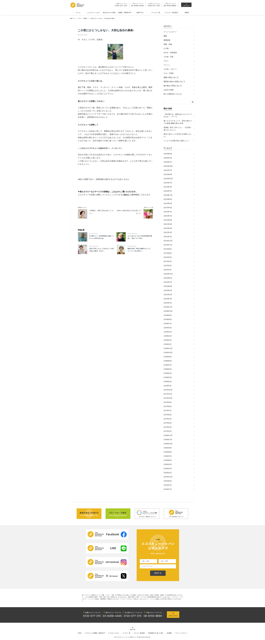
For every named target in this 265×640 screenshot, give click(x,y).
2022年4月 (168, 224)
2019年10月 (168, 311)
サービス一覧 (155, 12)
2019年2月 (168, 340)
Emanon (148, 637)
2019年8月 (168, 319)
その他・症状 (168, 57)
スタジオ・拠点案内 (171, 12)
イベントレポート (170, 32)
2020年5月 (168, 290)
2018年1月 (167, 386)
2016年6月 (168, 460)
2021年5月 (168, 257)
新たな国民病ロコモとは (173, 94)
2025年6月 (168, 174)
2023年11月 (168, 195)
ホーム (78, 12)
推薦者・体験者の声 (124, 12)
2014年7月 (168, 489)
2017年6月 (168, 415)
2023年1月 (168, 212)
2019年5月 (168, 328)
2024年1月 (168, 191)
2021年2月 (168, 265)
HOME (79, 633)
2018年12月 (168, 348)
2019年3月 (168, 336)
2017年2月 (168, 431)
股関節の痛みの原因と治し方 (174, 81)
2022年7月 (168, 216)
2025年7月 (168, 170)
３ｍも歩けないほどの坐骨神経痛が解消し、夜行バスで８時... (139, 237)
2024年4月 (168, 187)
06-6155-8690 (153, 615)
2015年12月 (168, 477)
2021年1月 (167, 270)
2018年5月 (168, 369)
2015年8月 (168, 481)
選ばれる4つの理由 (109, 12)
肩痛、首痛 (168, 44)
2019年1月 (167, 344)
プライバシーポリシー (181, 633)
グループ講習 (168, 73)
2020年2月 (168, 299)
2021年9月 (168, 249)
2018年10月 (168, 352)
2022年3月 (168, 228)
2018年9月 (168, 357)
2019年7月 (168, 323)
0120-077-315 (92, 615)
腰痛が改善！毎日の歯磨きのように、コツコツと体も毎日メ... (139, 250)
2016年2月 (168, 473)
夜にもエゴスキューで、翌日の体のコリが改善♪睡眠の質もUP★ (178, 122)
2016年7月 (168, 456)
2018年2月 (168, 381)
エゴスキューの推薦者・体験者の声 (95, 633)
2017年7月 (168, 410)
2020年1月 (168, 303)
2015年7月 (168, 485)
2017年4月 (168, 423)
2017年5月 (168, 419)
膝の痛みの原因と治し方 (173, 86)
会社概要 (169, 633)
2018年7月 (168, 365)
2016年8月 (168, 452)
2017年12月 (168, 390)
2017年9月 (168, 402)
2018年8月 (168, 361)
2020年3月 (168, 294)
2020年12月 (168, 274)
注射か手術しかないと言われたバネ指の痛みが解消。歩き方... (101, 250)
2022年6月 (168, 220)
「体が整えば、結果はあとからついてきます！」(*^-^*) (178, 115)
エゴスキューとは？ (93, 12)
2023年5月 (168, 203)
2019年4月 (168, 332)
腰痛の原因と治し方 (171, 77)
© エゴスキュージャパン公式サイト (125, 637)
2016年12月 (168, 435)
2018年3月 (168, 377)
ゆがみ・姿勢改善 (170, 52)
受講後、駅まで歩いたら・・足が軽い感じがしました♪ (178, 128)
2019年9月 (168, 315)
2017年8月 (168, 406)
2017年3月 (168, 427)
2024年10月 (168, 179)
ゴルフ (166, 61)
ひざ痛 (166, 48)
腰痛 (165, 36)
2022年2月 (168, 232)
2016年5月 (168, 464)
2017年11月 (168, 394)
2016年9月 (168, 448)
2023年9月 (168, 199)
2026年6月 (168, 154)
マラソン (167, 65)
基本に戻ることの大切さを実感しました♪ (178, 135)
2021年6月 (168, 253)
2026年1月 (168, 162)
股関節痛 (167, 40)
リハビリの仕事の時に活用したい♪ (176, 141)
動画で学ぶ (140, 12)
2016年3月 (168, 468)
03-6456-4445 (112, 615)
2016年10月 (168, 444)
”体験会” (126, 195)
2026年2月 (168, 158)
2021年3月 (168, 261)
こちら (114, 191)
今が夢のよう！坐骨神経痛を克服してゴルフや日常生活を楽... (101, 237)
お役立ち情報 (168, 90)
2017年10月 (168, 398)
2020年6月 (168, 286)
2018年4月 (168, 373)
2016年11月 (168, 439)
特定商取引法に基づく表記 (155, 633)
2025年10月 (168, 166)
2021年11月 (168, 245)
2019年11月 (168, 307)
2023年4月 (168, 207)
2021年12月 (168, 241)
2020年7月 (168, 282)
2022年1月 (168, 236)
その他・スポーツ (170, 69)
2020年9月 (168, 278)
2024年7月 (168, 183)
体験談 (187, 12)
